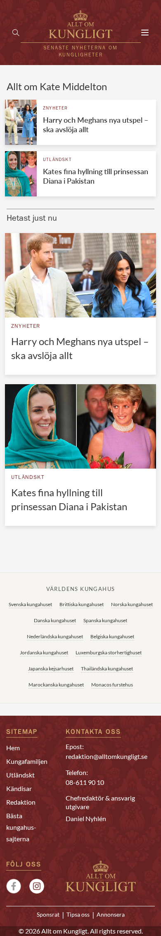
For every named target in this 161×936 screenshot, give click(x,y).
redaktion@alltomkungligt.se (106, 756)
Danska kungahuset (55, 620)
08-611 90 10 (85, 782)
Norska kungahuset (132, 604)
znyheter (55, 108)
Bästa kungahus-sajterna (21, 827)
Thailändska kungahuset (107, 668)
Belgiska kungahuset (112, 636)
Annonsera (111, 914)
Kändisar (19, 788)
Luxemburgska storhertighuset (109, 652)
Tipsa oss (78, 914)
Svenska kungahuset (30, 604)
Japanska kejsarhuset (50, 668)
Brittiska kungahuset (81, 604)
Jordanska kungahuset (44, 652)
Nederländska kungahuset (55, 636)
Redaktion (21, 802)
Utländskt (57, 160)
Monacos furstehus (112, 685)
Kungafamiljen (26, 761)
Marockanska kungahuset (56, 685)
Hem (13, 748)
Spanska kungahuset (105, 620)
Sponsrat (48, 914)
